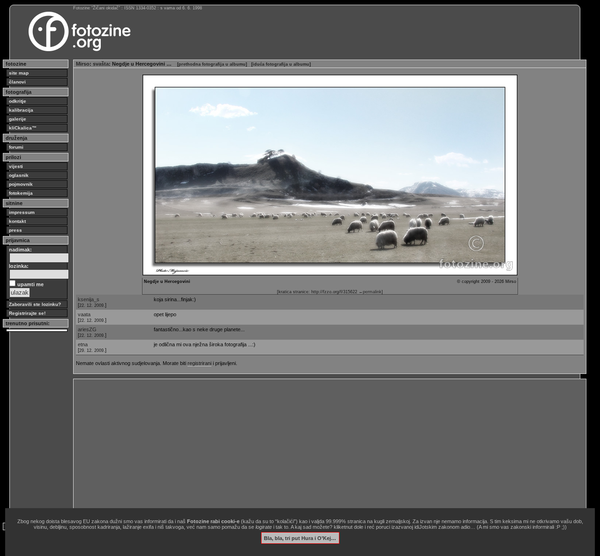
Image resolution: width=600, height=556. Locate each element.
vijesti (16, 166)
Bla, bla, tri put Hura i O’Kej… (300, 538)
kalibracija (21, 110)
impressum (22, 212)
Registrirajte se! (27, 313)
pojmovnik (21, 184)
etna (83, 344)
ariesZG (87, 329)
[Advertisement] (330, 447)
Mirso (83, 64)
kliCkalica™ (23, 127)
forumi (16, 147)
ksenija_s (88, 299)
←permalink (370, 291)
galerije (17, 119)
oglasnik (19, 175)
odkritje (17, 101)
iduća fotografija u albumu (281, 64)
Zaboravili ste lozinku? (35, 304)
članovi (17, 81)
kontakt (17, 221)
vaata (84, 314)
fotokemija (21, 193)
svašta (101, 64)
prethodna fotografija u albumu (212, 64)
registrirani (199, 363)
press (15, 230)
